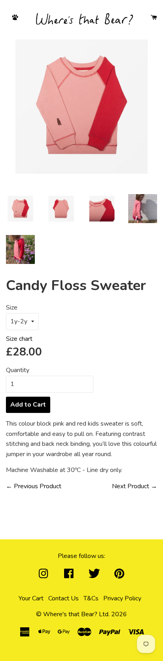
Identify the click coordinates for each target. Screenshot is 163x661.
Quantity (17, 370)
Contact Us (65, 598)
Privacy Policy (123, 598)
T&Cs (92, 598)
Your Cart (33, 598)
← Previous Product (33, 486)
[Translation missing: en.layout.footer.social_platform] (43, 576)
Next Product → (134, 486)
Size (11, 307)
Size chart (21, 338)
